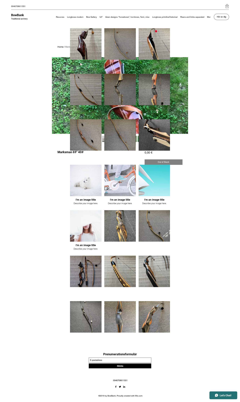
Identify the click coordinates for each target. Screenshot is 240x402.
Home (60, 46)
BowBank (17, 15)
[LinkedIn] (124, 386)
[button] (227, 6)
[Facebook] (115, 386)
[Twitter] (120, 386)
